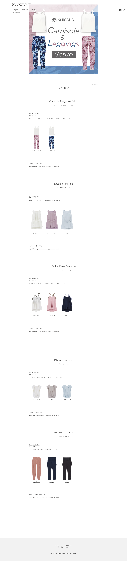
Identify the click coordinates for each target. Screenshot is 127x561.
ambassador (18, 12)
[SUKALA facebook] (120, 9)
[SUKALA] (19, 6)
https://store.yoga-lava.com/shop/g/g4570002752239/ (44, 331)
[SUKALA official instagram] (124, 9)
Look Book (27, 9)
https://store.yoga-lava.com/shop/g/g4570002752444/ (44, 166)
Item (23, 9)
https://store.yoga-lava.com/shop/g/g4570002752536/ (44, 497)
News (13, 9)
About (16, 9)
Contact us (32, 9)
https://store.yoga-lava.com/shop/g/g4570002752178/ (44, 249)
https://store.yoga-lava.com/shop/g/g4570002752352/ (44, 415)
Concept (17, 10)
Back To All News (63, 514)
